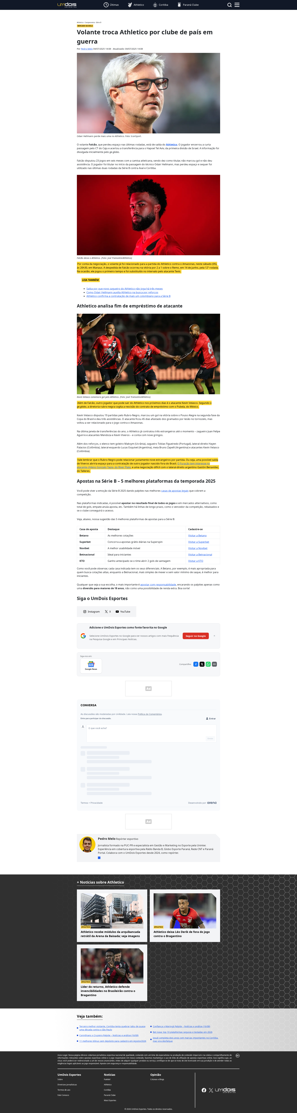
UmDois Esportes (69, 1075)
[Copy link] (214, 664)
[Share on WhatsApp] (208, 664)
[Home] (67, 5)
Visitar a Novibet (197, 548)
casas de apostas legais (175, 490)
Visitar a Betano (197, 535)
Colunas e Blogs (157, 1079)
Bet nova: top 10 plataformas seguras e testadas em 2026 (182, 1032)
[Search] (229, 5)
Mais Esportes (110, 1100)
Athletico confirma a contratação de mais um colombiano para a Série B (128, 296)
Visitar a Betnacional (200, 554)
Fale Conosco (63, 1095)
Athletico (171, 144)
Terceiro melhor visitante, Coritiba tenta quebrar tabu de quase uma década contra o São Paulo (112, 1028)
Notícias (109, 1075)
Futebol (107, 1079)
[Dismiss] (214, 635)
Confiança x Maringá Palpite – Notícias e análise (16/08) (181, 1026)
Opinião (155, 1075)
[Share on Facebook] (195, 664)
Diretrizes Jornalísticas (67, 1084)
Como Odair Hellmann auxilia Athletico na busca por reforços (122, 292)
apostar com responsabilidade (158, 584)
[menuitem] (111, 5)
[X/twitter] (210, 1090)
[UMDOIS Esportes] (225, 1090)
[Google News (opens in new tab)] (91, 666)
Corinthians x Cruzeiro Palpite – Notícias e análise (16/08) (108, 1035)
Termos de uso (64, 1090)
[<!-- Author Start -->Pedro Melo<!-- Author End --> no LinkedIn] (99, 857)
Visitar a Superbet (198, 542)
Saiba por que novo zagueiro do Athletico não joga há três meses (124, 288)
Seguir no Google (196, 635)
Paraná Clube (110, 1095)
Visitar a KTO (195, 561)
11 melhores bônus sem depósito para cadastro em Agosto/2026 (112, 1041)
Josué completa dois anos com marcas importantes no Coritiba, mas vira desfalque (185, 1039)
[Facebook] (203, 1090)
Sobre (60, 1079)
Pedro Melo (87, 48)
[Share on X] (202, 664)
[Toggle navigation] (237, 4)
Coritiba (107, 1090)
